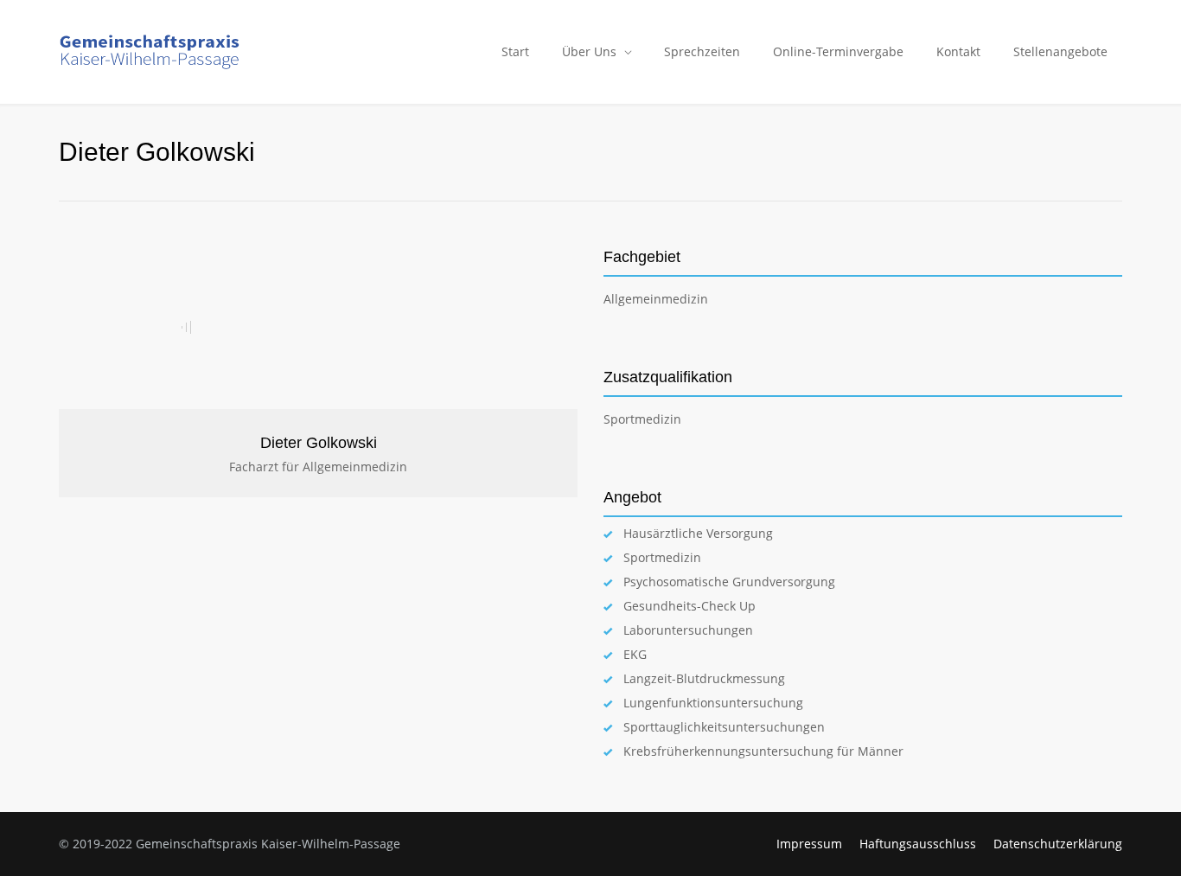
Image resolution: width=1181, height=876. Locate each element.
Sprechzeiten (702, 51)
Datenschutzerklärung (1057, 843)
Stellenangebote (1060, 51)
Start (515, 51)
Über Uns (589, 51)
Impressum (809, 843)
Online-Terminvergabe (838, 51)
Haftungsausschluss (917, 843)
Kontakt (958, 51)
